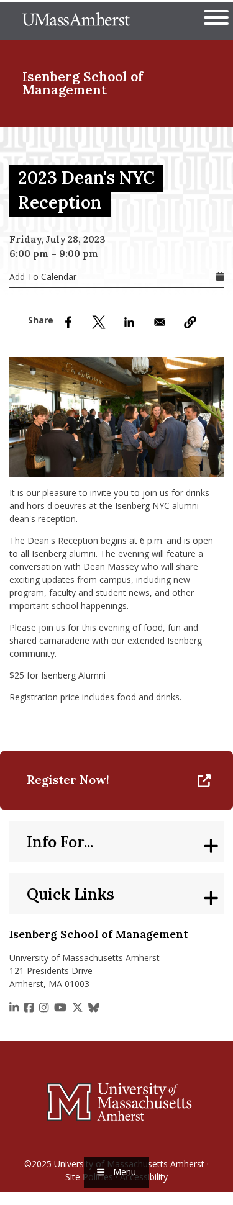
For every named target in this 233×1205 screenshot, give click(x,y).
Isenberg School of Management (82, 83)
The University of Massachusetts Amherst (76, 21)
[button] (190, 322)
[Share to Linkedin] (129, 322)
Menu (124, 1172)
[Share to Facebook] (68, 322)
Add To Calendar (42, 276)
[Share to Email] (159, 322)
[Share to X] (98, 322)
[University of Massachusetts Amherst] (116, 1101)
